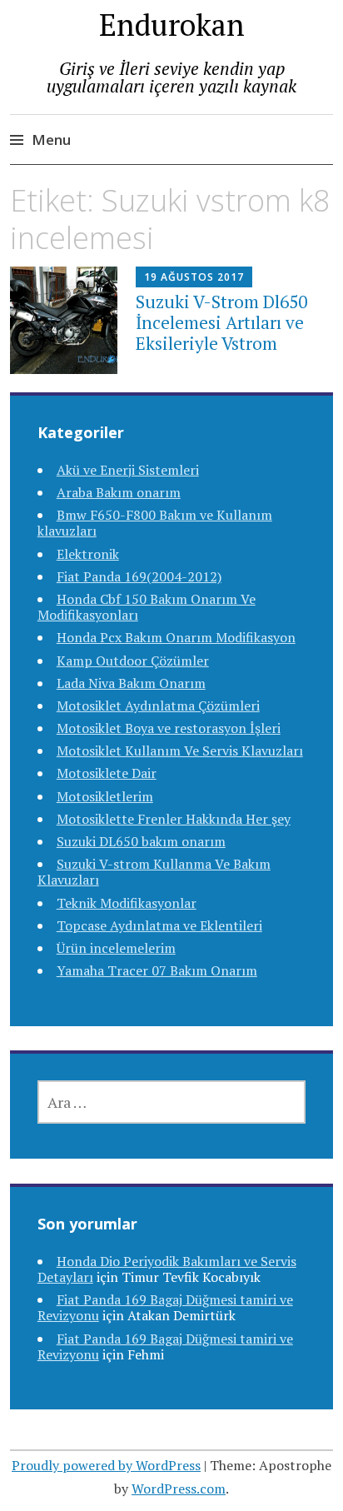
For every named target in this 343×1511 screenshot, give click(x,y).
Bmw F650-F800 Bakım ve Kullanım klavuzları (154, 523)
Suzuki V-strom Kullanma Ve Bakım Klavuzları (154, 872)
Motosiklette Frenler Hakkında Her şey (174, 819)
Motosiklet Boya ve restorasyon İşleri (169, 728)
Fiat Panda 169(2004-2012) (139, 576)
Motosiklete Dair (107, 773)
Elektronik (88, 554)
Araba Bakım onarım (119, 492)
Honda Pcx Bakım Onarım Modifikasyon (176, 637)
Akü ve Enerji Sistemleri (128, 470)
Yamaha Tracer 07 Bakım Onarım (157, 970)
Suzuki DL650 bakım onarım (141, 841)
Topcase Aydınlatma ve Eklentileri (159, 925)
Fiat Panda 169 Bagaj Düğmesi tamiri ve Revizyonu (165, 1346)
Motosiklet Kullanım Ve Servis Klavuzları (180, 750)
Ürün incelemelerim (116, 948)
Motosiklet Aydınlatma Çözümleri (158, 705)
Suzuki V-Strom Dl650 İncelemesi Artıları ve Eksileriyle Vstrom (221, 322)
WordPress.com (179, 1488)
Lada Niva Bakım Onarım (131, 683)
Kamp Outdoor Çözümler (133, 660)
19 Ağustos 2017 (194, 277)
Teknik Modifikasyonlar (126, 903)
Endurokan (172, 24)
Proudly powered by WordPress (106, 1465)
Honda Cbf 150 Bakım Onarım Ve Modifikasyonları (146, 607)
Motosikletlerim (105, 796)
